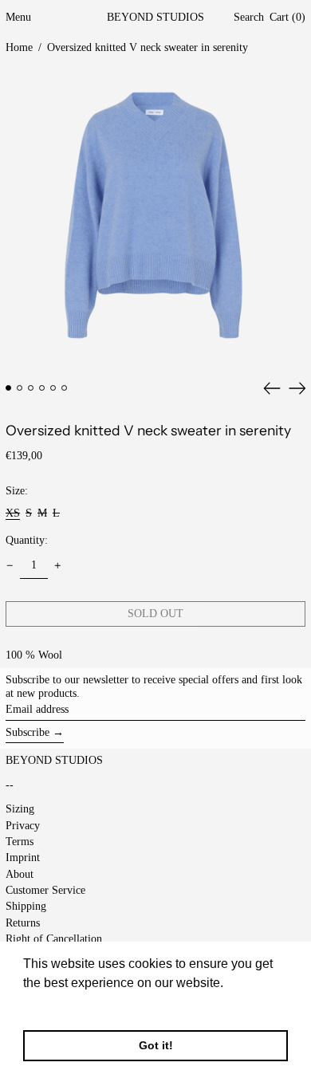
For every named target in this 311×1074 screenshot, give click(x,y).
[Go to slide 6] (64, 388)
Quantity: (27, 540)
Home (19, 47)
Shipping (26, 906)
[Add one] (58, 566)
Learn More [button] (58, 1004)
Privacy (23, 826)
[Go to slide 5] (53, 388)
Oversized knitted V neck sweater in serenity (147, 47)
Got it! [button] (156, 1045)
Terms (19, 842)
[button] (249, 18)
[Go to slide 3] (30, 388)
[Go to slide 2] (19, 388)
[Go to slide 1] (8, 388)
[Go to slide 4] (42, 388)
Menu (18, 17)
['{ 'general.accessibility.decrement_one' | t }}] (10, 566)
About (19, 874)
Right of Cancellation (54, 939)
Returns (23, 923)
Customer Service (45, 890)
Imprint (23, 858)
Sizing (20, 809)
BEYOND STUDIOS (155, 17)
